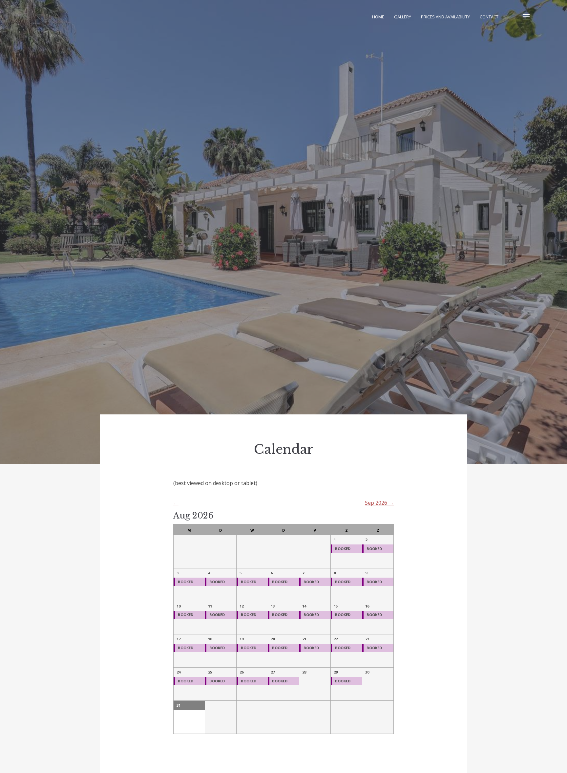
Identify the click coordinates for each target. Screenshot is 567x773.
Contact (489, 17)
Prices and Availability (445, 17)
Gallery (402, 17)
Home (378, 17)
